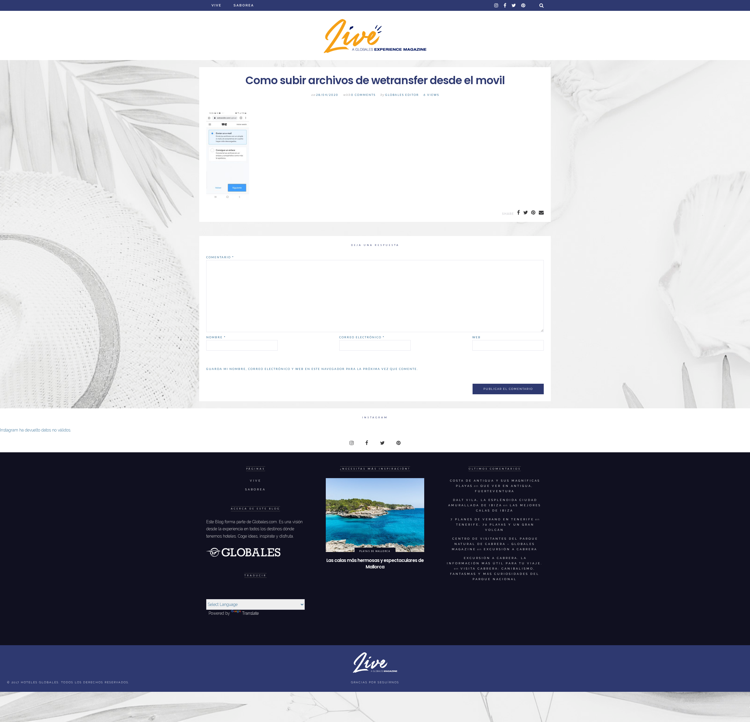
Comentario (220, 257)
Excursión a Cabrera (510, 549)
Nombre (216, 337)
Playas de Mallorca (375, 551)
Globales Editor (402, 94)
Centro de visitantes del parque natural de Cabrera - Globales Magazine (495, 544)
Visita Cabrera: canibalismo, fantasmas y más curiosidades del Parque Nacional (494, 574)
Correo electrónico (362, 337)
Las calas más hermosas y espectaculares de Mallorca (375, 563)
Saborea (243, 5)
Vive (216, 5)
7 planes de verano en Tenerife (492, 519)
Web (476, 337)
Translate (250, 613)
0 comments (363, 94)
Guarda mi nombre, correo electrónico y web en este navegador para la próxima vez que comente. (312, 369)
